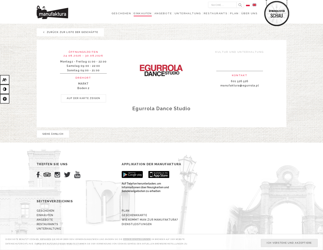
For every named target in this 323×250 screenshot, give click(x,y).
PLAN (125, 210)
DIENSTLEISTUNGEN (137, 224)
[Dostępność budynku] (4, 98)
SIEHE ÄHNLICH (53, 133)
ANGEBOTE (45, 219)
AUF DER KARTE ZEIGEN (83, 98)
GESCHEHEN (45, 210)
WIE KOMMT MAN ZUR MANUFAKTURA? (150, 219)
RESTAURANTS (47, 224)
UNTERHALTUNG (49, 228)
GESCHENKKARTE (134, 215)
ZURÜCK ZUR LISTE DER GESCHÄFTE (72, 32)
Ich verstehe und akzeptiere (289, 242)
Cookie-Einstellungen (137, 239)
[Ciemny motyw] (4, 89)
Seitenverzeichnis (55, 201)
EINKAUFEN (45, 215)
